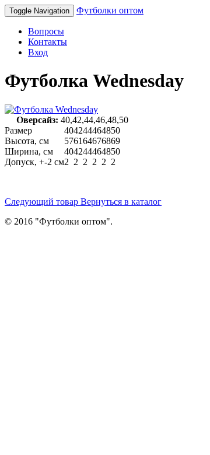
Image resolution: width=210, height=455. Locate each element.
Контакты (47, 42)
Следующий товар (42, 201)
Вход (38, 52)
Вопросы (46, 31)
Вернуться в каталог (121, 201)
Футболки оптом (110, 10)
